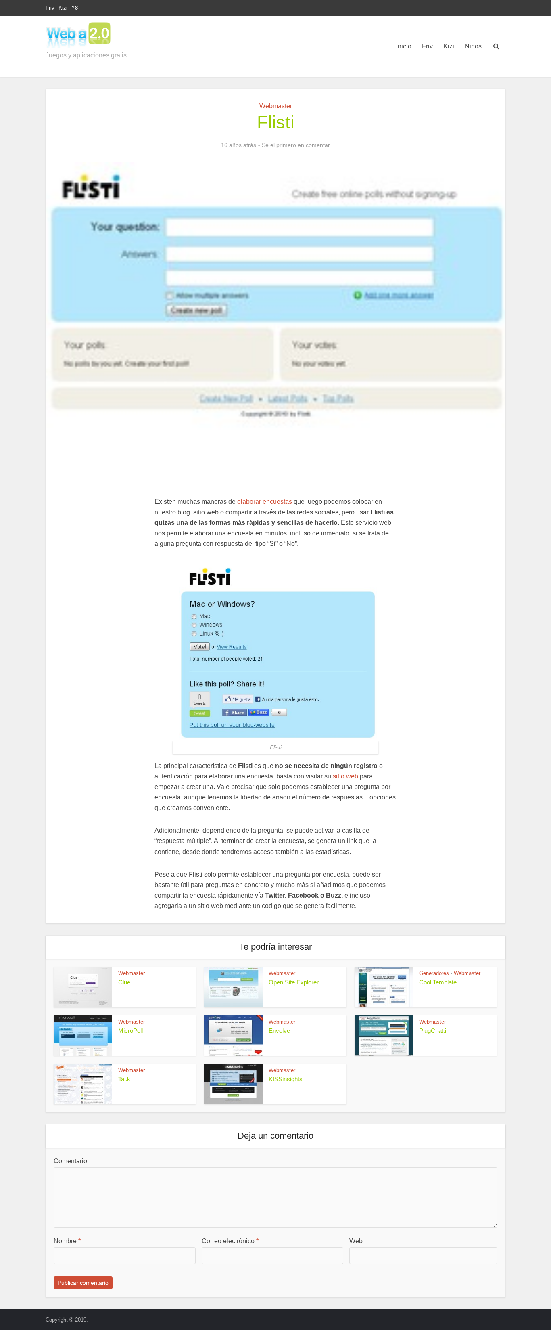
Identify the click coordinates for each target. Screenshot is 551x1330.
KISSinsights (286, 1079)
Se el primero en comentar (296, 145)
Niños (473, 46)
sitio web (345, 776)
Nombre (67, 1241)
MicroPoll (130, 1030)
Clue (124, 982)
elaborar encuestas (264, 501)
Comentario (70, 1161)
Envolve (279, 1030)
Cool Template (438, 982)
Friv (50, 8)
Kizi (62, 8)
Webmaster (275, 106)
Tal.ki (124, 1079)
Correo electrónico (230, 1241)
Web (356, 1241)
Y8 (74, 8)
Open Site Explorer (294, 982)
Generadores (434, 973)
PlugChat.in (434, 1030)
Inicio (403, 46)
